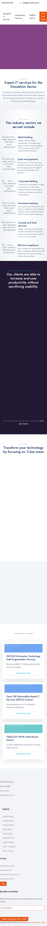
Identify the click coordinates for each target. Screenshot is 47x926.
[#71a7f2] (23, 648)
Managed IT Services (6, 16)
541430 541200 (8, 825)
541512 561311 (8, 834)
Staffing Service (32, 16)
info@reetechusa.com (31, 3)
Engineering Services (20, 16)
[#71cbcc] (23, 729)
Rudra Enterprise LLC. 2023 (36, 923)
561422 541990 (8, 842)
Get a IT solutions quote (21, 54)
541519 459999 (8, 838)
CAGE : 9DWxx (8, 851)
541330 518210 (8, 817)
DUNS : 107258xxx (9, 847)
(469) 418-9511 (7, 3)
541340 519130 (8, 821)
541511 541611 (7, 830)
